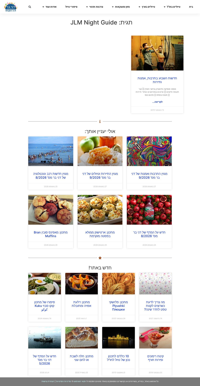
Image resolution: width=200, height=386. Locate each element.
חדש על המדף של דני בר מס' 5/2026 (44, 359)
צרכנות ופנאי (96, 7)
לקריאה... (157, 101)
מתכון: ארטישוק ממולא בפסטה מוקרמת (100, 234)
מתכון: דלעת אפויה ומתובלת (81, 304)
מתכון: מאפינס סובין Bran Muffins (50, 234)
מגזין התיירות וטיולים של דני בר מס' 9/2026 (100, 175)
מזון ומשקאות (122, 7)
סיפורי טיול (71, 7)
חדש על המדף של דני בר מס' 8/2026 (149, 234)
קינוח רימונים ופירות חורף (155, 358)
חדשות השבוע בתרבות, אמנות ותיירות (157, 80)
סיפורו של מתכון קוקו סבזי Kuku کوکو (44, 305)
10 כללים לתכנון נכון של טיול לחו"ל (118, 358)
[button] (30, 7)
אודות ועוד (51, 7)
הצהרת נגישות (48, 381)
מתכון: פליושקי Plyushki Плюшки (118, 305)
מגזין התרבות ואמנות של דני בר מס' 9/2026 (149, 175)
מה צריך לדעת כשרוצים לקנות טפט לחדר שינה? (155, 305)
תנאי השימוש (80, 381)
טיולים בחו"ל (173, 7)
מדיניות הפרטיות (63, 381)
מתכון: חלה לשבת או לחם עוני (81, 358)
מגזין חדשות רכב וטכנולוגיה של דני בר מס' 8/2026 (50, 175)
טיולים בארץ (148, 7)
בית (191, 7)
